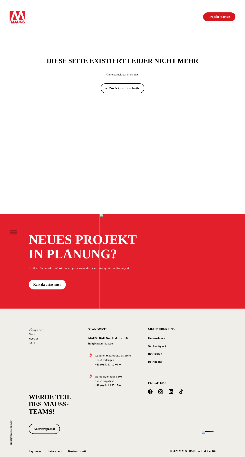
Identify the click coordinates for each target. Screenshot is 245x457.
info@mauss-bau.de (10, 432)
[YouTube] (181, 391)
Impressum (35, 451)
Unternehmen (156, 338)
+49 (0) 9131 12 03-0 (108, 364)
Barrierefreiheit (77, 451)
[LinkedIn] (171, 391)
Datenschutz (55, 451)
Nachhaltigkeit (157, 346)
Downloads (155, 361)
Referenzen (155, 353)
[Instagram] (160, 391)
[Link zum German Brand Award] (209, 432)
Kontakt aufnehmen (47, 284)
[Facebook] (150, 391)
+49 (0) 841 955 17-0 (108, 385)
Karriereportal (44, 429)
